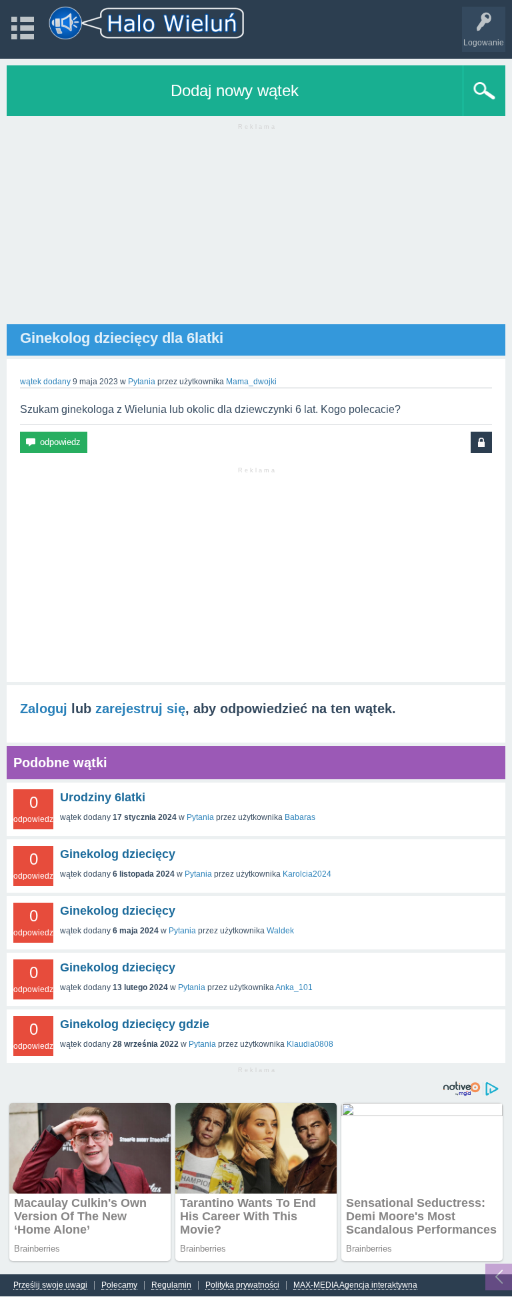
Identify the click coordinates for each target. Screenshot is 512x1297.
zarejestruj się (140, 708)
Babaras (300, 817)
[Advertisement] (256, 230)
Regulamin (171, 1285)
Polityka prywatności (242, 1285)
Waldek (280, 930)
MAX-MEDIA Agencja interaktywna (355, 1285)
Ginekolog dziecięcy (117, 854)
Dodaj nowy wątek (235, 90)
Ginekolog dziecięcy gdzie (134, 1024)
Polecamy (119, 1285)
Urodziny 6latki (102, 797)
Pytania (141, 381)
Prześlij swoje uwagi (50, 1285)
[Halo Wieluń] (146, 23)
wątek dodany (45, 381)
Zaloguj (43, 708)
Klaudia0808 (310, 1044)
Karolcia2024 (307, 874)
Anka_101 (294, 987)
